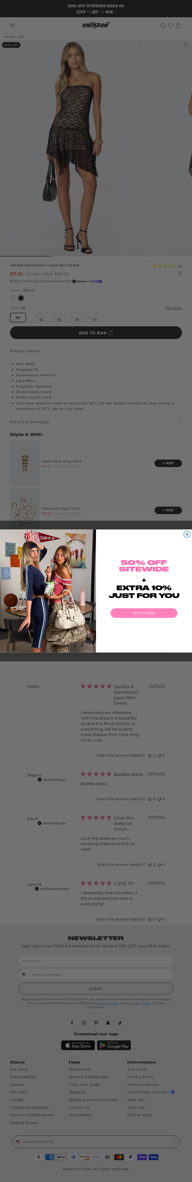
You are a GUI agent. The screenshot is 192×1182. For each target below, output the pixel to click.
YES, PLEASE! (144, 613)
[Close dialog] (187, 534)
